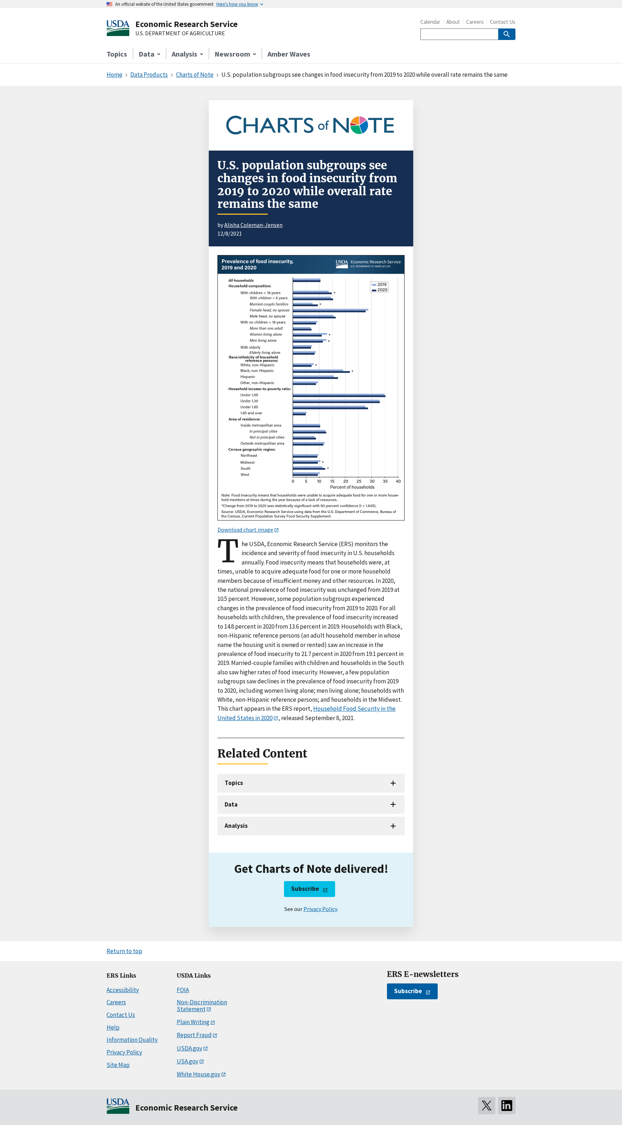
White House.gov (198, 1074)
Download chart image (245, 529)
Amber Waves (288, 53)
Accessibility (123, 990)
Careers (475, 21)
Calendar (430, 21)
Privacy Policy (320, 908)
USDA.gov (189, 1048)
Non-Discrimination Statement (202, 1005)
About (453, 21)
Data (231, 804)
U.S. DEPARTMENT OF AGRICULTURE (180, 33)
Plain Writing (193, 1022)
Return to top (124, 951)
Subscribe (305, 889)
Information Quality (132, 1040)
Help (113, 1027)
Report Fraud (194, 1035)
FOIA (183, 990)
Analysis (236, 826)
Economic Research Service (186, 24)
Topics (117, 53)
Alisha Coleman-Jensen (253, 224)
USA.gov (187, 1061)
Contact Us (502, 21)
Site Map (118, 1065)
